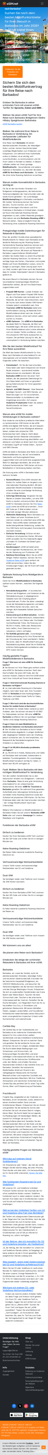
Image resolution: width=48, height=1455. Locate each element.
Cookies (29, 1443)
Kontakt (6, 1375)
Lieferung (29, 1351)
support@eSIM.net (10, 1350)
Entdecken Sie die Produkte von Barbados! (12, 72)
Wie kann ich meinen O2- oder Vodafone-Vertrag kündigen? (18, 1289)
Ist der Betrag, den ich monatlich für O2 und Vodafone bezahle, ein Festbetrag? (23, 1242)
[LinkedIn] (32, 1406)
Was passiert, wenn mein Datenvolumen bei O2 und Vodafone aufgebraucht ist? (24, 1263)
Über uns (29, 1341)
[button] (24, 1160)
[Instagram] (26, 1406)
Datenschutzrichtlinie (33, 1377)
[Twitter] (20, 1406)
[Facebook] (14, 1406)
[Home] (10, 3)
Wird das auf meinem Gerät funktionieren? (17, 1160)
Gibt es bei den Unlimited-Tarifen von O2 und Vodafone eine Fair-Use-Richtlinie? (24, 1211)
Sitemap (28, 1355)
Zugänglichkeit (8, 1371)
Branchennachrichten (11, 1360)
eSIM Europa (30, 1358)
